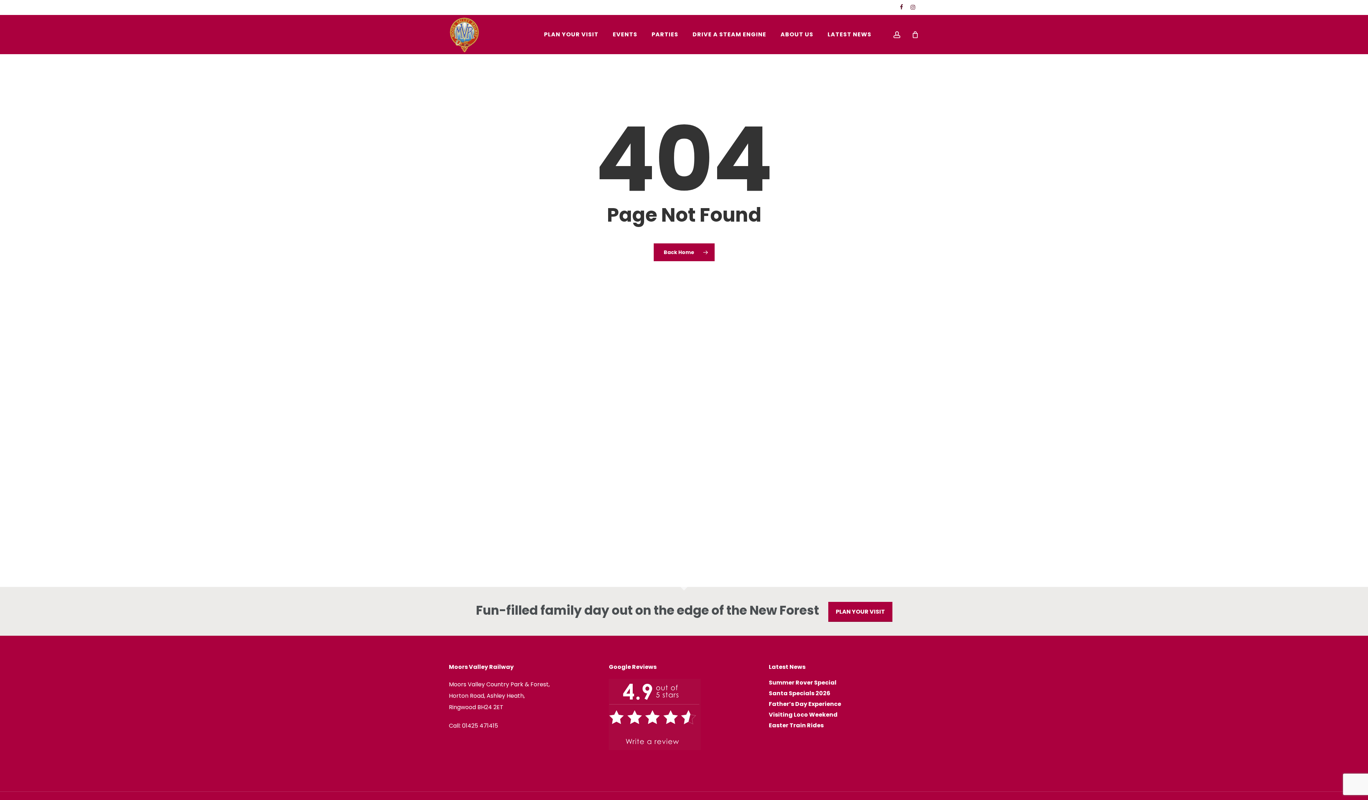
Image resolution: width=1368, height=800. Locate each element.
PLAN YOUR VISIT (860, 612)
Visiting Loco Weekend (803, 715)
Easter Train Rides (796, 725)
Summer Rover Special (802, 683)
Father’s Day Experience (805, 704)
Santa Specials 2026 (799, 693)
